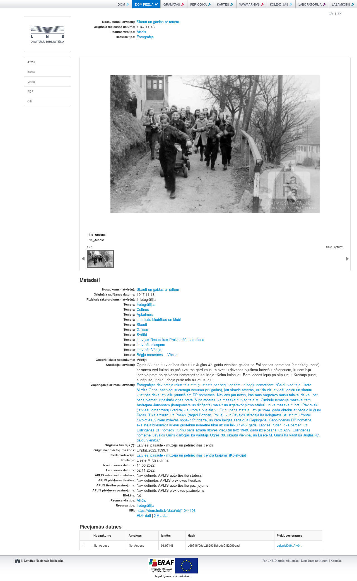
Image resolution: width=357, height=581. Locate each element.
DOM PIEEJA (144, 4)
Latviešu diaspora (151, 344)
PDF (30, 91)
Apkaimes (145, 314)
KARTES (223, 4)
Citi (29, 101)
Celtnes (143, 309)
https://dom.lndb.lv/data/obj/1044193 (166, 510)
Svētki (142, 334)
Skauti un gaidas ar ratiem (158, 21)
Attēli (31, 62)
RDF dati (144, 515)
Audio (31, 71)
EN (339, 13)
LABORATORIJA (310, 4)
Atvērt (297, 545)
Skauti (142, 324)
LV (331, 13)
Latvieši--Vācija (149, 349)
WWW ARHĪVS (249, 4)
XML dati (161, 515)
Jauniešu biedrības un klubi (159, 319)
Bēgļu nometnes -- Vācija (157, 354)
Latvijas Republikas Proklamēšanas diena (170, 339)
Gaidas (142, 329)
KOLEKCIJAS (279, 4)
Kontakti (336, 560)
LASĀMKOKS (341, 4)
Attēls (141, 31)
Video (31, 81)
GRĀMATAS (171, 4)
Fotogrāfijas (146, 304)
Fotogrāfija (145, 36)
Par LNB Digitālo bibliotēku (280, 560)
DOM (121, 4)
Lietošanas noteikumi (314, 560)
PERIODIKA (198, 4)
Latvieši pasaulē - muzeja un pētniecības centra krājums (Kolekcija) (191, 455)
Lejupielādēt (285, 545)
